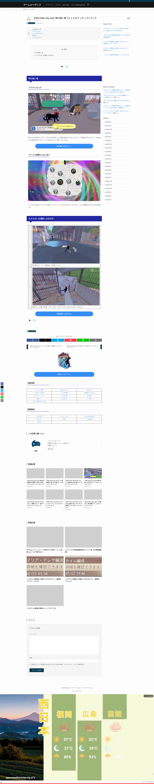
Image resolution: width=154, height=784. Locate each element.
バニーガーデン (37, 37)
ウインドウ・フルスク (39, 395)
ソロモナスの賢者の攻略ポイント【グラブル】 (116, 55)
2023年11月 (108, 185)
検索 (128, 18)
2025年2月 (108, 140)
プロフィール (88, 688)
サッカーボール (64, 416)
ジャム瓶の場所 (64, 392)
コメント (32, 634)
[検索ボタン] (88, 5)
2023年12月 (108, 181)
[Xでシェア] (66, 66)
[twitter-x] (52, 449)
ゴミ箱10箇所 (89, 419)
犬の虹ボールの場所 (39, 392)
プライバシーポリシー (77, 688)
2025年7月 (108, 136)
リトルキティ (32, 23)
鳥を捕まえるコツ (64, 390)
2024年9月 (108, 151)
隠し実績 (39, 416)
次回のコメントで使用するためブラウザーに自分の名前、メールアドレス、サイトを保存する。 (58, 664)
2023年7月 (108, 199)
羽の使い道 (39, 52)
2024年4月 (108, 166)
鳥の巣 (39, 422)
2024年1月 (108, 177)
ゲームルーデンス (32, 5)
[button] (33, 340)
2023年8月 (108, 196)
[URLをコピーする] (96, 340)
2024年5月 (108, 162)
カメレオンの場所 (39, 390)
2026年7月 (108, 125)
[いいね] (62, 66)
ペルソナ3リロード (38, 33)
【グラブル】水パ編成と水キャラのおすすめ (115, 100)
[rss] (129, 1)
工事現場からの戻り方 (89, 392)
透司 (36, 451)
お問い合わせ (65, 688)
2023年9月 (108, 192)
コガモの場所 (64, 395)
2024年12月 (108, 144)
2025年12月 (108, 129)
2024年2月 (108, 173)
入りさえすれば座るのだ (89, 416)
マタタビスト (39, 419)
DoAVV (34, 35)
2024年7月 (108, 159)
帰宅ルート (39, 398)
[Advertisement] (116, 71)
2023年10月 (108, 188)
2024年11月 (108, 148)
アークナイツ (36, 31)
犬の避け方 (64, 398)
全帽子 (64, 419)
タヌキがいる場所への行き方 (45, 55)
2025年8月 (108, 133)
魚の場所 (89, 395)
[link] (49, 449)
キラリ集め (89, 398)
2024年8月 (108, 155)
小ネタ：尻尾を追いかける (39, 401)
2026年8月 (108, 122)
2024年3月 (108, 170)
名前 (30, 657)
